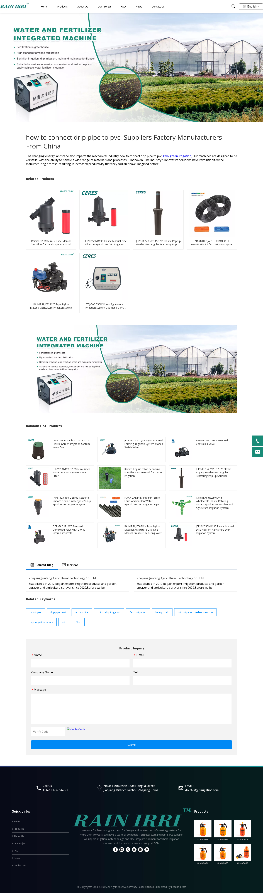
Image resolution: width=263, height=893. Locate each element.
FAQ (123, 6)
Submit (132, 744)
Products (62, 6)
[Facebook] (115, 849)
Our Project (104, 6)
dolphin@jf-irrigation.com (202, 790)
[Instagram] (140, 849)
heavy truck (162, 612)
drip (64, 622)
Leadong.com (178, 886)
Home (44, 6)
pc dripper (35, 612)
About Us (82, 6)
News (138, 6)
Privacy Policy (136, 886)
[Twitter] (128, 849)
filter (78, 622)
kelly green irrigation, (178, 156)
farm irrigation (138, 612)
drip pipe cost (58, 612)
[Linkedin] (121, 849)
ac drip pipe (82, 612)
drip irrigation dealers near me (195, 612)
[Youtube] (134, 849)
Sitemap (149, 886)
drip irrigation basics (41, 622)
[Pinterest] (146, 849)
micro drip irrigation (109, 612)
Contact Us (158, 6)
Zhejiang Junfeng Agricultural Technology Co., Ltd (62, 578)
